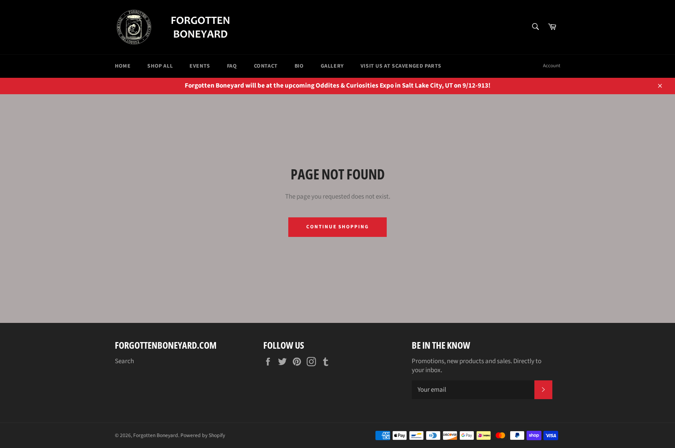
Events (199, 66)
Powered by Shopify (202, 435)
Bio (299, 66)
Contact (266, 66)
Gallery (332, 66)
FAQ (232, 66)
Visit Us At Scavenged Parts (401, 66)
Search (124, 361)
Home (122, 66)
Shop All (160, 66)
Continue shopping (337, 226)
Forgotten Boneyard (155, 435)
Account (551, 65)
